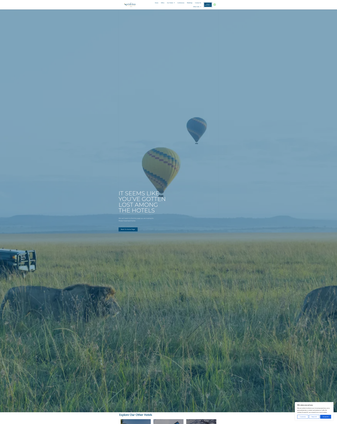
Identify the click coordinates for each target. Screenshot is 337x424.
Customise (303, 416)
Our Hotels (170, 3)
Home (156, 3)
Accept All (325, 416)
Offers (162, 3)
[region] (314, 411)
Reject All (314, 416)
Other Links (196, 6)
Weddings (189, 3)
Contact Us (198, 3)
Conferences (180, 3)
